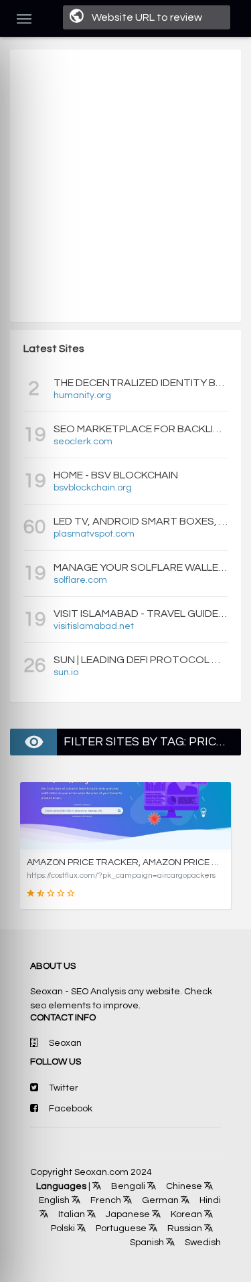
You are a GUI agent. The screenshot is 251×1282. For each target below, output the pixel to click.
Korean (185, 1214)
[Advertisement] (125, 185)
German (159, 1200)
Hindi (209, 1200)
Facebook (70, 1108)
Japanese (127, 1214)
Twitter (63, 1088)
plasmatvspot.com (94, 534)
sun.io (66, 672)
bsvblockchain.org (93, 487)
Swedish (202, 1242)
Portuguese (120, 1228)
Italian (70, 1214)
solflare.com (80, 580)
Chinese (183, 1186)
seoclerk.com (83, 441)
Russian (183, 1228)
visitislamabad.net (94, 626)
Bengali (127, 1186)
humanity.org (82, 395)
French (104, 1200)
